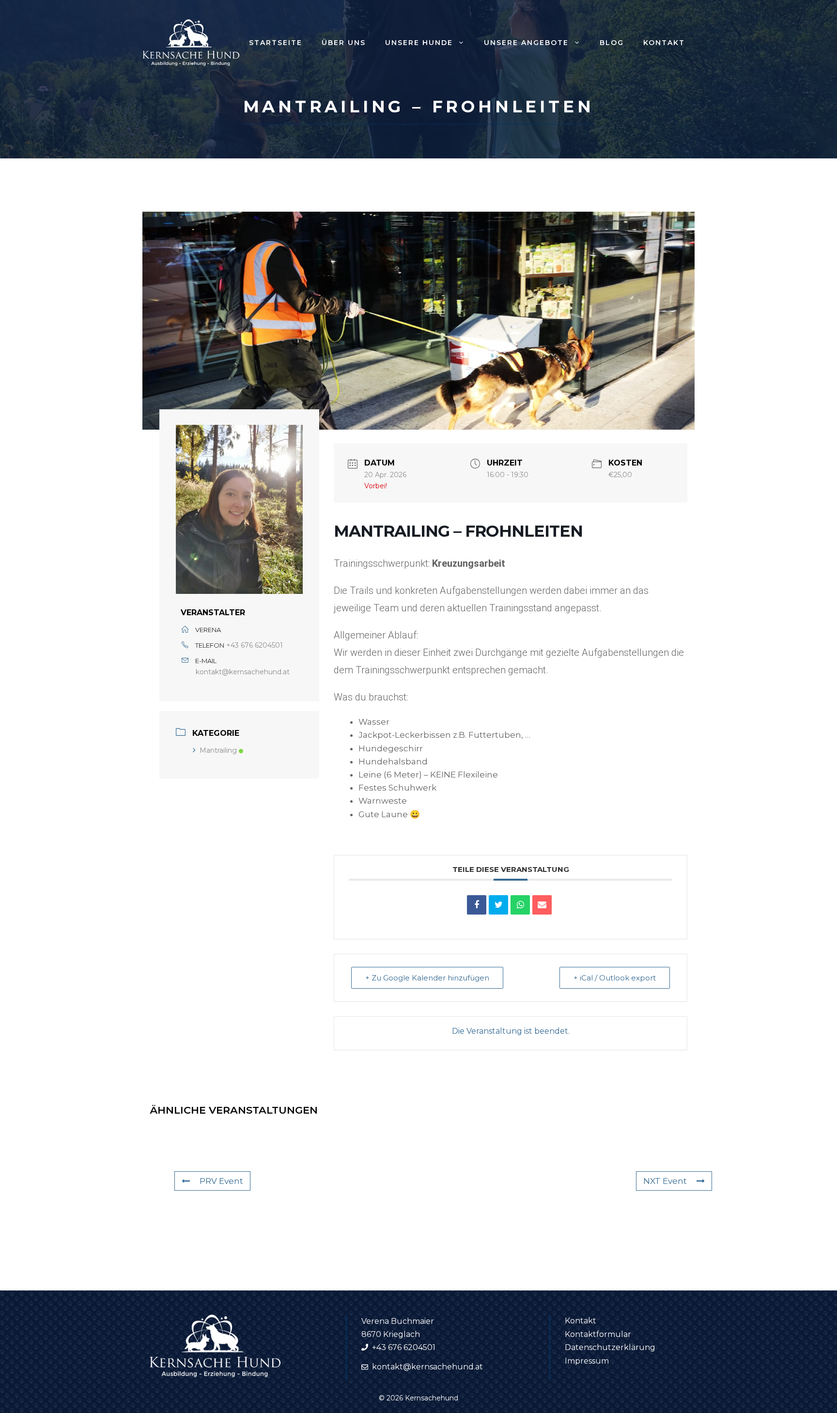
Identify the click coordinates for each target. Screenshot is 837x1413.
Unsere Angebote (526, 42)
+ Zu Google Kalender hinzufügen (427, 977)
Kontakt (664, 42)
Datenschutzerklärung (610, 1347)
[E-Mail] (542, 905)
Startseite (275, 42)
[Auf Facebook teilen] (476, 905)
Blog (612, 42)
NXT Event (665, 1181)
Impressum (587, 1361)
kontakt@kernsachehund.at (243, 672)
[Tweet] (498, 905)
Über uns (344, 42)
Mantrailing (218, 750)
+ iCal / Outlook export (615, 977)
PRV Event (221, 1181)
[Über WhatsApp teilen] (520, 905)
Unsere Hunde (419, 42)
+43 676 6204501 (254, 645)
